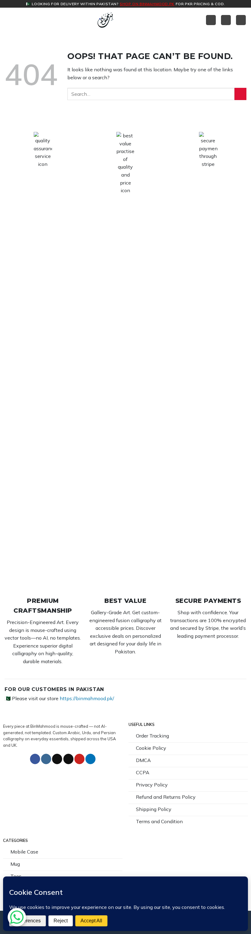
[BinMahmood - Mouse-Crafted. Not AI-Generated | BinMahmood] (105, 20)
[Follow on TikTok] (57, 759)
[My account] (211, 20)
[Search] (241, 20)
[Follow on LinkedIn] (90, 759)
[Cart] (226, 20)
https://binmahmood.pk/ (87, 698)
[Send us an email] (68, 759)
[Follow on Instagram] (46, 759)
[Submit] (240, 94)
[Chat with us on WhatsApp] (17, 917)
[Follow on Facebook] (35, 759)
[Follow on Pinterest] (79, 759)
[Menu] (8, 20)
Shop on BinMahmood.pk (147, 4)
